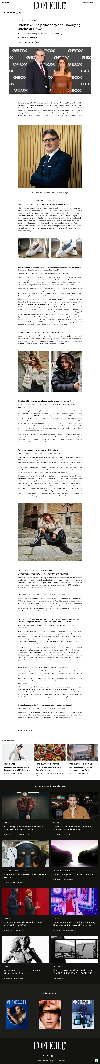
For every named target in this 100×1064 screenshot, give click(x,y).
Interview (28, 730)
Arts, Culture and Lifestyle (31, 20)
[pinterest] (7, 13)
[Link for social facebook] (48, 1056)
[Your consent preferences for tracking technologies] (96, 1060)
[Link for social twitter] (44, 1056)
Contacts (38, 1061)
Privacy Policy (48, 1061)
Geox (20, 730)
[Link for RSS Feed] (56, 1056)
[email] (1, 13)
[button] (96, 1014)
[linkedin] (10, 13)
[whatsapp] (17, 13)
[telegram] (20, 13)
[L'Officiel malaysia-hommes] (50, 5)
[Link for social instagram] (52, 1056)
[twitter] (14, 13)
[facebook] (4, 13)
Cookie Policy (60, 1061)
